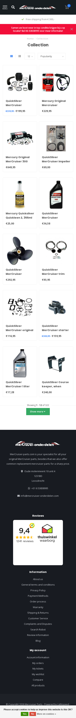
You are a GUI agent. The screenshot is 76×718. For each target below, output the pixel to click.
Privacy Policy (38, 590)
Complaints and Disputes (38, 623)
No (32, 714)
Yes (25, 714)
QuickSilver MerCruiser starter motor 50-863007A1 (56, 330)
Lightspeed (63, 704)
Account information (38, 657)
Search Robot (38, 629)
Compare (38, 679)
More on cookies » (46, 714)
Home (30, 38)
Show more (37, 411)
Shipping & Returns (38, 612)
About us (38, 579)
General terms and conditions (38, 584)
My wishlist (38, 674)
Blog (38, 640)
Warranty (38, 607)
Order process (38, 601)
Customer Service (38, 618)
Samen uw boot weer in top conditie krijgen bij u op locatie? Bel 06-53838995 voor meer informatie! (38, 29)
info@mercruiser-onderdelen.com (40, 495)
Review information (38, 635)
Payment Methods (38, 595)
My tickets (38, 668)
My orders (38, 663)
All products (38, 685)
